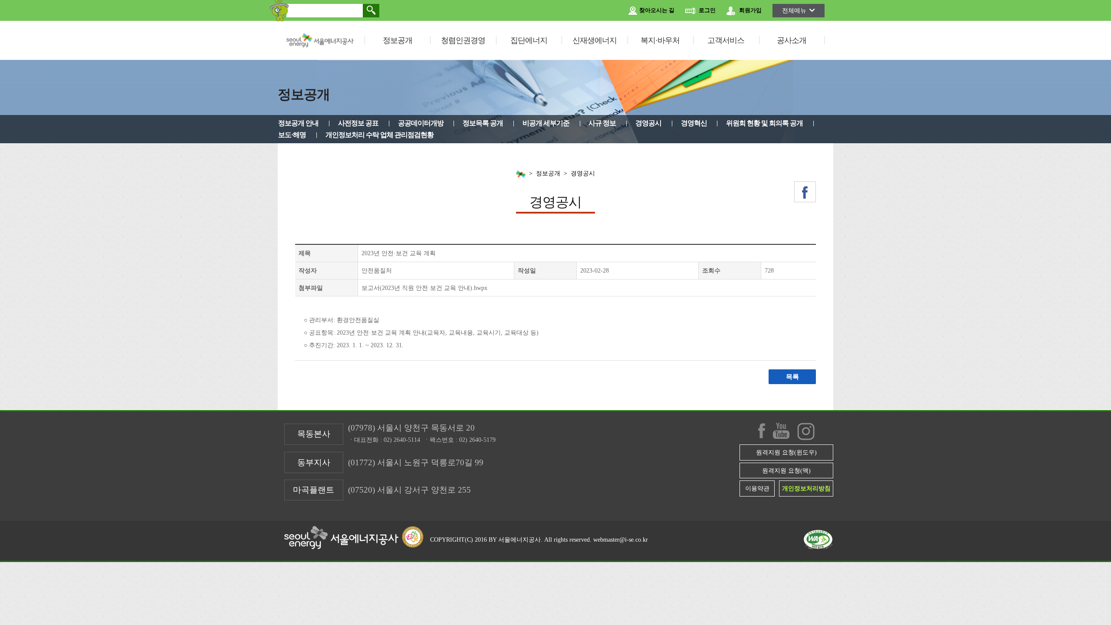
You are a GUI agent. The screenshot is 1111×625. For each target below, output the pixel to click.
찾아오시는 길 (656, 10)
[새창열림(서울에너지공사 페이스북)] (805, 191)
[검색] (371, 10)
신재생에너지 (594, 40)
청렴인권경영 (463, 40)
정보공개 (397, 40)
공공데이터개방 (421, 123)
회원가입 (750, 10)
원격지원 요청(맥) (786, 470)
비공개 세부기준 (546, 123)
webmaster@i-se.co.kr (620, 539)
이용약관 (757, 488)
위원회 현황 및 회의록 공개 (764, 123)
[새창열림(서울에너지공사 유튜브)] (781, 431)
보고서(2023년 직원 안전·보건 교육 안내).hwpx (424, 287)
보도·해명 (292, 134)
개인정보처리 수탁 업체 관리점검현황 (379, 134)
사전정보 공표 (358, 123)
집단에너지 (528, 40)
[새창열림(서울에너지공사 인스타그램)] (806, 431)
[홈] (521, 173)
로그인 (706, 10)
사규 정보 (602, 123)
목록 (792, 376)
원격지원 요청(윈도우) (786, 452)
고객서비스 (725, 40)
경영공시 (648, 123)
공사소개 (791, 40)
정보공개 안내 (298, 123)
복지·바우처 (660, 40)
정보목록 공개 (483, 123)
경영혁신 (694, 123)
